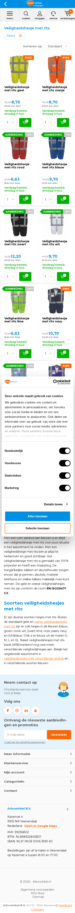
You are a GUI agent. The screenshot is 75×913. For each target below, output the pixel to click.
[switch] (64, 463)
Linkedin (26, 710)
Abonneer (59, 734)
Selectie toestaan (37, 528)
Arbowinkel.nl (42, 881)
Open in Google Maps (40, 826)
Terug (5, 4)
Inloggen (40, 18)
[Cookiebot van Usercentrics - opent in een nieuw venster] (53, 382)
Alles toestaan (37, 516)
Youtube (35, 710)
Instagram (17, 710)
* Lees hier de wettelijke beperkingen (24, 742)
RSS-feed (37, 893)
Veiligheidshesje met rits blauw (54, 165)
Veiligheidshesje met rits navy (54, 320)
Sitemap (38, 897)
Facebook (8, 710)
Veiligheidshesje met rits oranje (54, 88)
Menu (10, 18)
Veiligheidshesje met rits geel (16, 88)
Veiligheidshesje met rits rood (16, 165)
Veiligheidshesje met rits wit (54, 242)
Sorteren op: (32, 46)
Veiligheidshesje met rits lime (16, 320)
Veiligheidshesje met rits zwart (16, 242)
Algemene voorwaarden (37, 889)
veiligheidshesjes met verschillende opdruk (34, 658)
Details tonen (53, 504)
